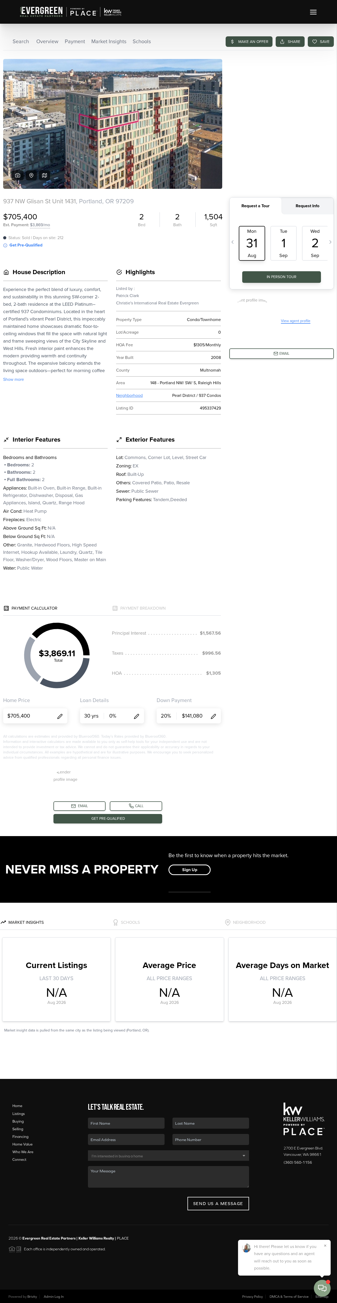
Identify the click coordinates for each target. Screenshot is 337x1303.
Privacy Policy (252, 1297)
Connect (19, 1159)
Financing (20, 1136)
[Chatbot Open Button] (322, 1288)
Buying (18, 1121)
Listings (18, 1114)
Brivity (32, 1297)
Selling (17, 1129)
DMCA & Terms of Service (289, 1297)
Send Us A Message (218, 1203)
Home (17, 1106)
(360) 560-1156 (298, 1162)
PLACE (123, 1238)
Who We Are (22, 1152)
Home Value (22, 1144)
